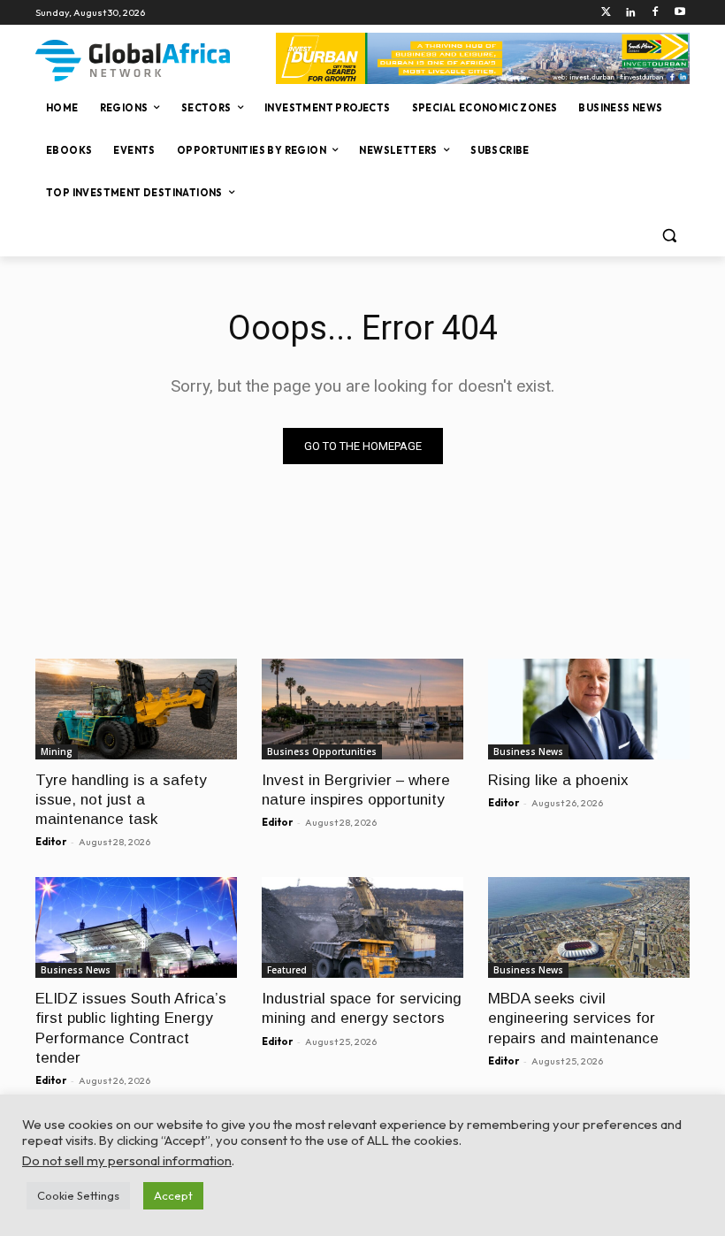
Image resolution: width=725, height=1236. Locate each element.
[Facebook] (655, 13)
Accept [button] (173, 1195)
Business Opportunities (322, 751)
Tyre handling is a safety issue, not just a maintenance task (121, 800)
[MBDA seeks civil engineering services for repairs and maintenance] (589, 927)
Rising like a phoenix (558, 780)
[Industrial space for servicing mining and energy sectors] (362, 927)
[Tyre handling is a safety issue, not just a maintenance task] (136, 709)
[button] (669, 235)
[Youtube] (679, 13)
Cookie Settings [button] (78, 1195)
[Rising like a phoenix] (589, 709)
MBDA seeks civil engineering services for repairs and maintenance (573, 1018)
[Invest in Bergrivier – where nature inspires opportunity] (362, 709)
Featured (287, 970)
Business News (528, 751)
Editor (50, 841)
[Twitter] (606, 13)
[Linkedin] (631, 13)
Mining (56, 751)
